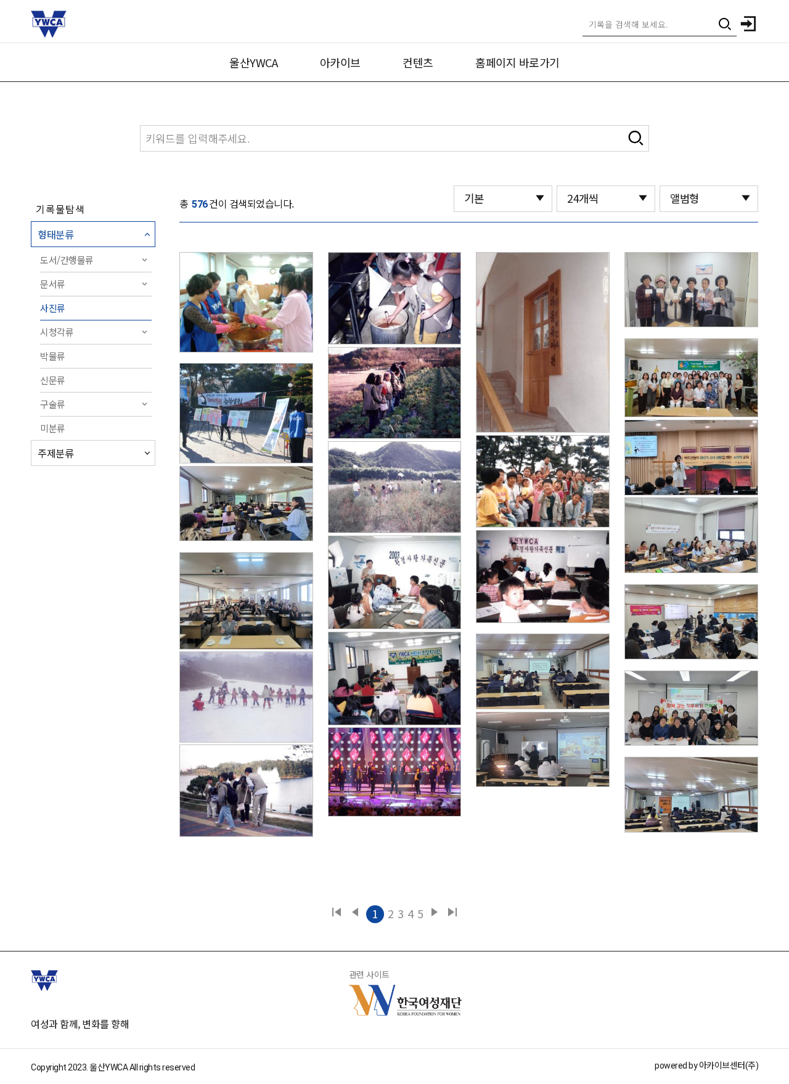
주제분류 (55, 453)
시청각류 (56, 331)
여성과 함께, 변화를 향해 (80, 1023)
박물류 (52, 355)
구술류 (52, 403)
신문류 (52, 379)
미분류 (52, 428)
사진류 (52, 307)
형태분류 (55, 234)
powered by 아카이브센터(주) (706, 1065)
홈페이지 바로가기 (517, 62)
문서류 (52, 283)
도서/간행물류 (67, 259)
